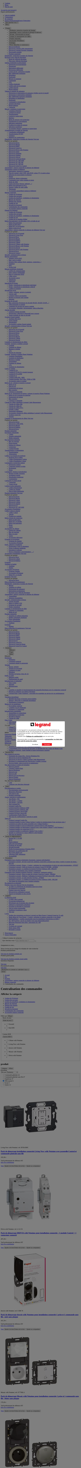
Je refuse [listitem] (35, 744)
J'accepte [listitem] (47, 744)
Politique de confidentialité (34, 736)
